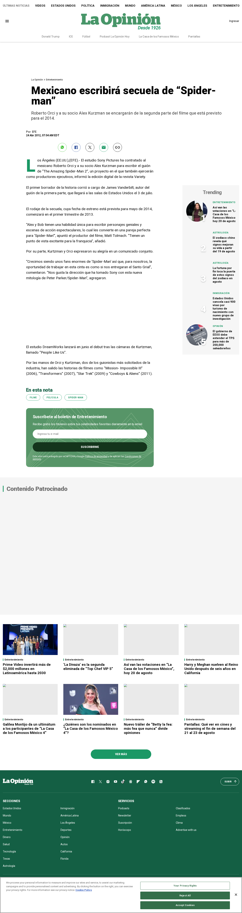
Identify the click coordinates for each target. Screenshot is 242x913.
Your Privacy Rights (185, 885)
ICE (71, 36)
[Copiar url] (117, 147)
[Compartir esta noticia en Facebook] (76, 147)
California (66, 851)
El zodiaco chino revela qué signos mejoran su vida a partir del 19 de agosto (224, 244)
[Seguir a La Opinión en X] (100, 781)
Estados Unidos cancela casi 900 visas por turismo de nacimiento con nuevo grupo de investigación (224, 308)
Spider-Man (75, 397)
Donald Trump (51, 36)
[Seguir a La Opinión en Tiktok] (123, 781)
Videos (40, 5)
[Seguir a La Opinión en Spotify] (153, 781)
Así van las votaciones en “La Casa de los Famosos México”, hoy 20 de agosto (225, 214)
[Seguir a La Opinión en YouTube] (115, 781)
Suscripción (125, 822)
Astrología (221, 232)
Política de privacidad (96, 456)
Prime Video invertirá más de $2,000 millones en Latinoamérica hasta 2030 (27, 668)
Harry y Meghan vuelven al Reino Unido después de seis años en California (211, 668)
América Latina (153, 5)
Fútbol (86, 36)
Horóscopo (124, 829)
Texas (6, 858)
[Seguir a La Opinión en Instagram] (108, 781)
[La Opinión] (121, 21)
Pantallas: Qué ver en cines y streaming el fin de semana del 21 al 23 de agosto (210, 728)
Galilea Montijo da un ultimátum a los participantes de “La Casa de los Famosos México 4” (29, 728)
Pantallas (194, 36)
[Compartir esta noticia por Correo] (103, 147)
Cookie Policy (83, 890)
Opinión (218, 326)
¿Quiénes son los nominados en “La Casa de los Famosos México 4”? (90, 728)
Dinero (7, 837)
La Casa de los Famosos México (159, 36)
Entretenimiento (54, 79)
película (52, 397)
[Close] (236, 894)
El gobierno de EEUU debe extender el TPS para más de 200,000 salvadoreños (223, 340)
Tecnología (9, 851)
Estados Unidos (63, 5)
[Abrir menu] (7, 21)
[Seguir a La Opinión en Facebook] (93, 781)
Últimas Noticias (16, 5)
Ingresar (234, 21)
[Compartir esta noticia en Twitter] (89, 147)
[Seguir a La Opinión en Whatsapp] (146, 781)
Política (88, 5)
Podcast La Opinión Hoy (115, 36)
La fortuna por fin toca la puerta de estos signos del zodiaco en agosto (224, 274)
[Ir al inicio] (18, 781)
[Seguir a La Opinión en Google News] (130, 781)
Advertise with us (186, 829)
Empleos (181, 815)
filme (33, 397)
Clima (179, 822)
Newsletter (124, 815)
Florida (64, 858)
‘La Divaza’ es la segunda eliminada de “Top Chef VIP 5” (88, 666)
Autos (64, 844)
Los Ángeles (197, 5)
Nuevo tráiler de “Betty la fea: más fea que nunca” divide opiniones (148, 728)
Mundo (130, 5)
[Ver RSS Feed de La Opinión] (161, 781)
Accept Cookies (185, 905)
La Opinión (37, 79)
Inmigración (109, 5)
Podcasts (123, 808)
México (176, 5)
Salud (6, 844)
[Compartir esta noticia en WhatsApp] (62, 147)
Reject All (185, 895)
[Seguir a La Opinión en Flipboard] (138, 781)
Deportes (65, 829)
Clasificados (183, 808)
